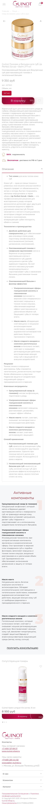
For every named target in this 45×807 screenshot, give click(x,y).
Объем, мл (7, 88)
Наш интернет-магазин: (13, 746)
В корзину (22, 716)
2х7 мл (7, 93)
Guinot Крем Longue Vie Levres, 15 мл (18, 708)
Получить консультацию (22, 648)
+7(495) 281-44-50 (10, 760)
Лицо (14, 11)
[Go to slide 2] (4, 722)
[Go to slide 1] (2, 722)
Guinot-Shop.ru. (8, 801)
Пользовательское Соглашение (15, 794)
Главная (5, 11)
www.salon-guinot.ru (11, 762)
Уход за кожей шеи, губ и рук (15, 14)
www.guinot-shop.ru (11, 751)
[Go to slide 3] (6, 722)
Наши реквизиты (9, 803)
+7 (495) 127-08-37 (9, 748)
